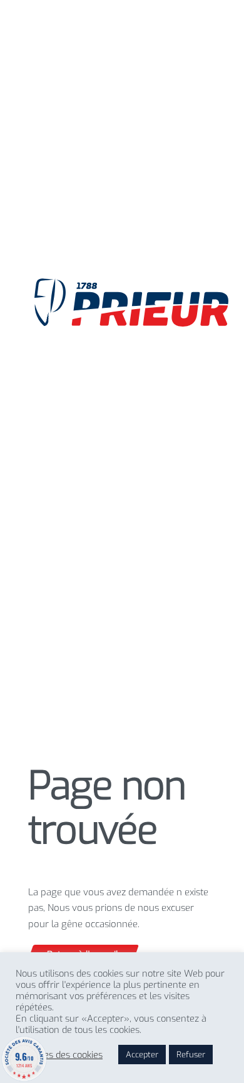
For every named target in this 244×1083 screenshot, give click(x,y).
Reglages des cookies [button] (59, 1054)
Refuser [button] (190, 1054)
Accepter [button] (142, 1054)
